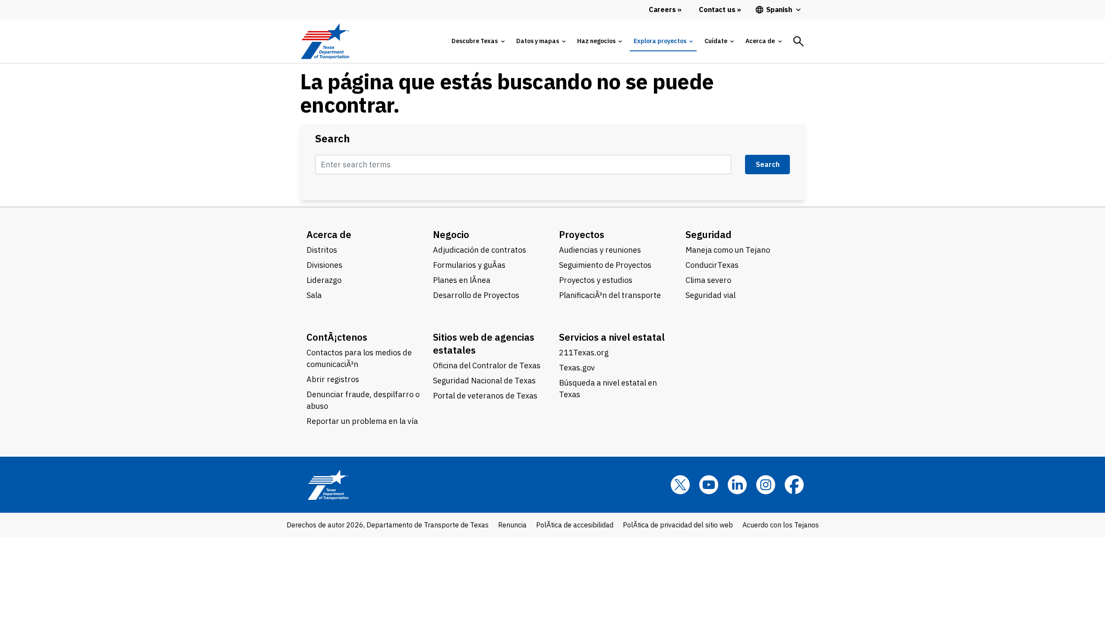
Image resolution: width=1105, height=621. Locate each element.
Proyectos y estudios (595, 280)
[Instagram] (765, 484)
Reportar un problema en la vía (362, 421)
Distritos (321, 250)
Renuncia (512, 525)
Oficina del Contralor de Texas (486, 365)
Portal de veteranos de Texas (485, 396)
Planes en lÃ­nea (461, 280)
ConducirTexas (712, 265)
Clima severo (708, 280)
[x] (680, 484)
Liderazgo (323, 280)
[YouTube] (708, 484)
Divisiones (324, 265)
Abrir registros (332, 379)
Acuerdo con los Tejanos (780, 525)
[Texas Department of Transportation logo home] (325, 41)
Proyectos (581, 234)
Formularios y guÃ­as (469, 265)
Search (332, 138)
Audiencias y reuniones (600, 250)
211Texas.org (584, 353)
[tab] (478, 41)
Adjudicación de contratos (479, 250)
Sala (314, 295)
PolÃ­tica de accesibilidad (574, 525)
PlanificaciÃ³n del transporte (610, 295)
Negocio (451, 234)
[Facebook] (794, 484)
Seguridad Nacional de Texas (484, 381)
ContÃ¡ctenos (336, 337)
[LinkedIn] (737, 484)
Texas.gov (577, 368)
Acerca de (328, 234)
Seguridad (708, 234)
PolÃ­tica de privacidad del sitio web (678, 525)
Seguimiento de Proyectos (605, 265)
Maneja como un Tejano (727, 250)
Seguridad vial (710, 295)
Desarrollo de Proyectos (476, 295)
